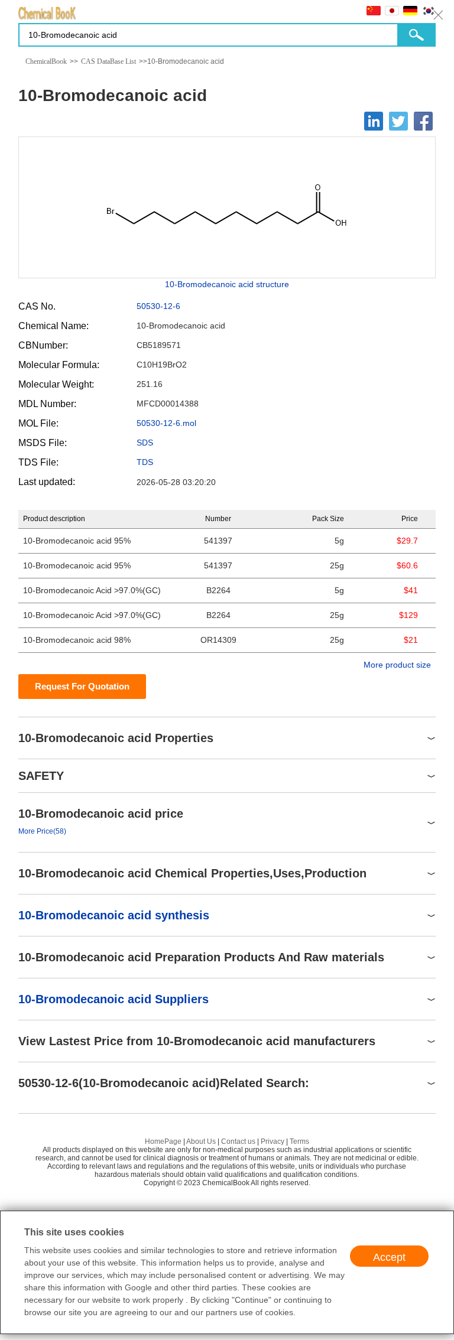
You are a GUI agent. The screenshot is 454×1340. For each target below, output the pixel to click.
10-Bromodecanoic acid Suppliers (113, 999)
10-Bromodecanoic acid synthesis (113, 915)
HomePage (163, 1141)
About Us (201, 1141)
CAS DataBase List (108, 61)
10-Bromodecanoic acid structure (227, 284)
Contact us (238, 1141)
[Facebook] (423, 121)
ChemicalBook (46, 61)
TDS (145, 462)
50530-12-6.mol (166, 423)
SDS (145, 442)
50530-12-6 (158, 306)
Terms (299, 1141)
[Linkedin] (373, 121)
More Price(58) (42, 831)
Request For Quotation (82, 686)
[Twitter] (398, 121)
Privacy (272, 1141)
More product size (397, 664)
